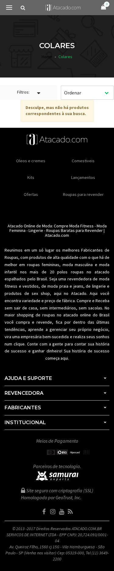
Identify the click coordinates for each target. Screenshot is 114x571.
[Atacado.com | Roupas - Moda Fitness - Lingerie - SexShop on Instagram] (53, 512)
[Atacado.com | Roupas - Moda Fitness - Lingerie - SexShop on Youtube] (61, 512)
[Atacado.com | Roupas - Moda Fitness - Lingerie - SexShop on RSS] (70, 512)
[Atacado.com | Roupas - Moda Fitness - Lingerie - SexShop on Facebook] (44, 512)
